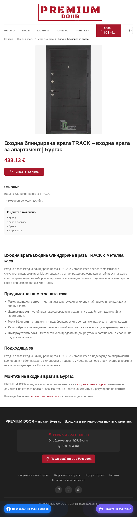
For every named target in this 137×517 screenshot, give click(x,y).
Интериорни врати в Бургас (34, 475)
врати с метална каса (45, 396)
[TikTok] (78, 489)
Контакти (82, 30)
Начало (9, 30)
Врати (26, 30)
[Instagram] (68, 489)
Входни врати (25, 38)
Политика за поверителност (68, 480)
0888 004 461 (109, 30)
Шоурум (43, 30)
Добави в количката (27, 171)
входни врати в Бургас (92, 384)
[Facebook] (58, 489)
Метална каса (45, 38)
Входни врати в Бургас (67, 475)
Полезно (62, 30)
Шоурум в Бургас (95, 475)
